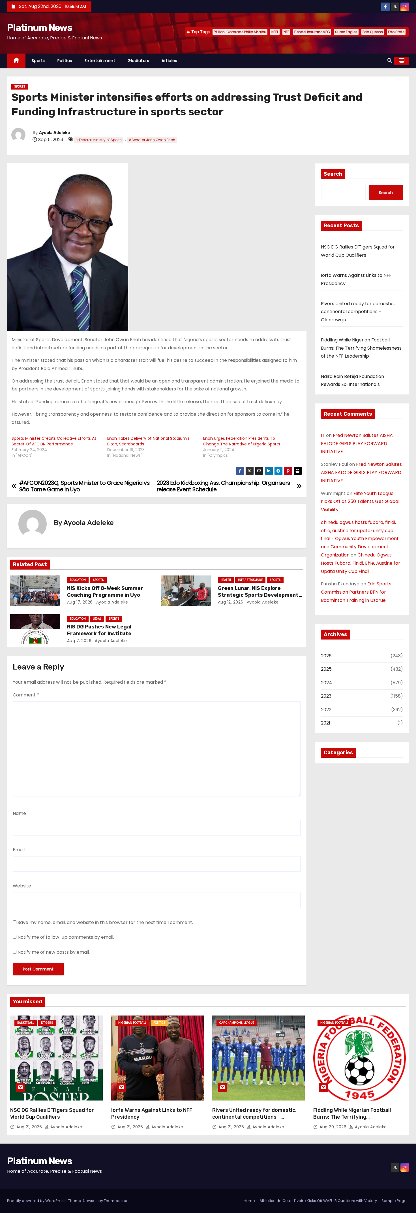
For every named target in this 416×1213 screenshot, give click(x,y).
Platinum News (39, 27)
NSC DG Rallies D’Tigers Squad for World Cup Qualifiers (52, 1113)
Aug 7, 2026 (79, 640)
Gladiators (138, 60)
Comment (26, 695)
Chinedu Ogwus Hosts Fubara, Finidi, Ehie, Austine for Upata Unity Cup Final (360, 563)
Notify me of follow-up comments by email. (66, 937)
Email (19, 849)
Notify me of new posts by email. (54, 952)
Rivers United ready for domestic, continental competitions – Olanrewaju (357, 311)
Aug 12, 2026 (230, 602)
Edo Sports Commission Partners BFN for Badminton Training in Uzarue (356, 592)
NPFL (274, 31)
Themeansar (116, 1200)
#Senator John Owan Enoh (151, 139)
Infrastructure (250, 580)
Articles (169, 60)
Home (249, 1200)
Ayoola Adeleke (54, 132)
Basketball (25, 1023)
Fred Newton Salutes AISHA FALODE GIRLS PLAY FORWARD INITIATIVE (357, 443)
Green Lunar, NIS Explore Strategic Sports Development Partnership (258, 595)
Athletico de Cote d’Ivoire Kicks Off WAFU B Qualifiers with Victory (318, 1200)
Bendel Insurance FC (312, 31)
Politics (64, 60)
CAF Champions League (236, 1023)
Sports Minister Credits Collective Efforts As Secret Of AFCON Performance (54, 441)
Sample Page (394, 1200)
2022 (326, 709)
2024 (326, 682)
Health (226, 580)
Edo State (396, 31)
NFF (286, 31)
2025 (326, 669)
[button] (389, 60)
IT (323, 435)
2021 (325, 723)
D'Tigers (47, 1023)
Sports (38, 60)
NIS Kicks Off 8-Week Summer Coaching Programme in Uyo (105, 591)
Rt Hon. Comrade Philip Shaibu (240, 31)
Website (22, 886)
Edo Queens (373, 31)
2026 (326, 656)
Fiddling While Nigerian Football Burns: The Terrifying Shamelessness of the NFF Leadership (361, 348)
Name (19, 813)
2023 (326, 696)
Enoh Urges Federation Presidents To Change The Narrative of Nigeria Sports (241, 441)
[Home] (16, 61)
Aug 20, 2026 (333, 1127)
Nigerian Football (132, 1023)
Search (333, 174)
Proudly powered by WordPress (37, 1200)
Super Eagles (346, 31)
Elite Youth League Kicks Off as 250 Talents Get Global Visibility (360, 501)
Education (78, 580)
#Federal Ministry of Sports (99, 139)
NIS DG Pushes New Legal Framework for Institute (99, 630)
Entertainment (100, 60)
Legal (97, 619)
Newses (90, 1200)
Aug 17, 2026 (80, 602)
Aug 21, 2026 (29, 1127)
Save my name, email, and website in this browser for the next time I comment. (105, 922)
